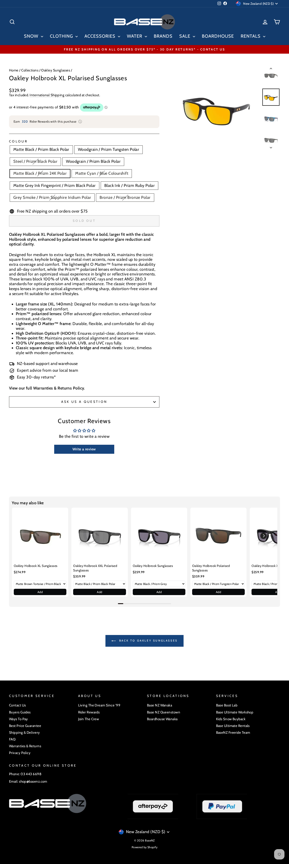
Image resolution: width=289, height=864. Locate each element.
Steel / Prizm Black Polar (35, 161)
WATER (135, 36)
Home (14, 70)
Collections (29, 70)
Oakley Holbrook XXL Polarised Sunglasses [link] (95, 568)
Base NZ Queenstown (163, 712)
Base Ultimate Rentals (233, 726)
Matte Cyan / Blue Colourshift (101, 173)
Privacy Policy (19, 753)
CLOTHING (62, 36)
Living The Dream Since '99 (99, 705)
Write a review (84, 449)
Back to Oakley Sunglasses (148, 640)
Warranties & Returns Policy (58, 388)
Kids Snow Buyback (231, 719)
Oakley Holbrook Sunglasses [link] (153, 566)
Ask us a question (84, 402)
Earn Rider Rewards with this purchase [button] (48, 121)
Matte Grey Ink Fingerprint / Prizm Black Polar (54, 185)
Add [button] (40, 592)
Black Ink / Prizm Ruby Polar (129, 185)
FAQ (12, 739)
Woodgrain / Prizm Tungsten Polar (108, 149)
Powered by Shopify (144, 847)
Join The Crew (88, 719)
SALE (185, 36)
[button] (263, 536)
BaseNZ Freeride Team (233, 732)
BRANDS (163, 36)
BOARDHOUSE (218, 36)
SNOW (32, 36)
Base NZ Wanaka (159, 705)
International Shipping (47, 95)
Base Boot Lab (227, 705)
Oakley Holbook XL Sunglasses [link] (36, 566)
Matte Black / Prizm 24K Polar (40, 173)
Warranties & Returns (25, 746)
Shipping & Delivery (24, 732)
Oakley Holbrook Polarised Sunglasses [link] (211, 568)
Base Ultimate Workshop (235, 712)
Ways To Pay (18, 719)
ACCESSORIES (100, 36)
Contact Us (17, 705)
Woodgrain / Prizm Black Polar (93, 161)
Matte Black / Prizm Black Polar (41, 149)
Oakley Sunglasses (55, 70)
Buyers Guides (20, 712)
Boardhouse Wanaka (162, 719)
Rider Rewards (89, 712)
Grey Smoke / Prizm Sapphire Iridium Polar (52, 197)
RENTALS (251, 36)
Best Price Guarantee (25, 726)
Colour (18, 141)
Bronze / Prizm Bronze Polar (125, 197)
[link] (40, 535)
